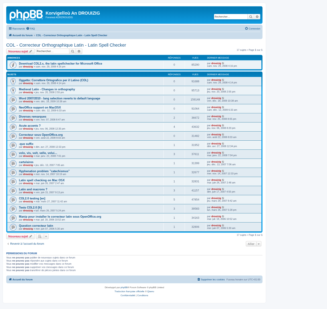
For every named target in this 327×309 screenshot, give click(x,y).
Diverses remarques (32, 116)
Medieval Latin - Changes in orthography (47, 89)
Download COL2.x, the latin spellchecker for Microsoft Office (60, 63)
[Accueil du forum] (26, 14)
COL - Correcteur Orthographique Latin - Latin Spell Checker (66, 45)
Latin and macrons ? (33, 189)
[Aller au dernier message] (223, 63)
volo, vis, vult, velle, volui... (38, 153)
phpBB (124, 287)
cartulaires (26, 162)
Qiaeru (150, 291)
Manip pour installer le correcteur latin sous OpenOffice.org (60, 216)
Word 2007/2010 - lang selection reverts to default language (59, 98)
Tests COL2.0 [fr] (30, 207)
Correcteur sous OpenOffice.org (41, 134)
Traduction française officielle (129, 291)
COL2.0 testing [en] (32, 198)
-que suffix (26, 144)
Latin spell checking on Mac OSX (42, 180)
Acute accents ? (30, 125)
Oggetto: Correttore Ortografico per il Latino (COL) (53, 80)
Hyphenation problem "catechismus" (44, 171)
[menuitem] (30, 28)
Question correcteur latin (36, 225)
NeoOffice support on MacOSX (40, 107)
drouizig (28, 66)
